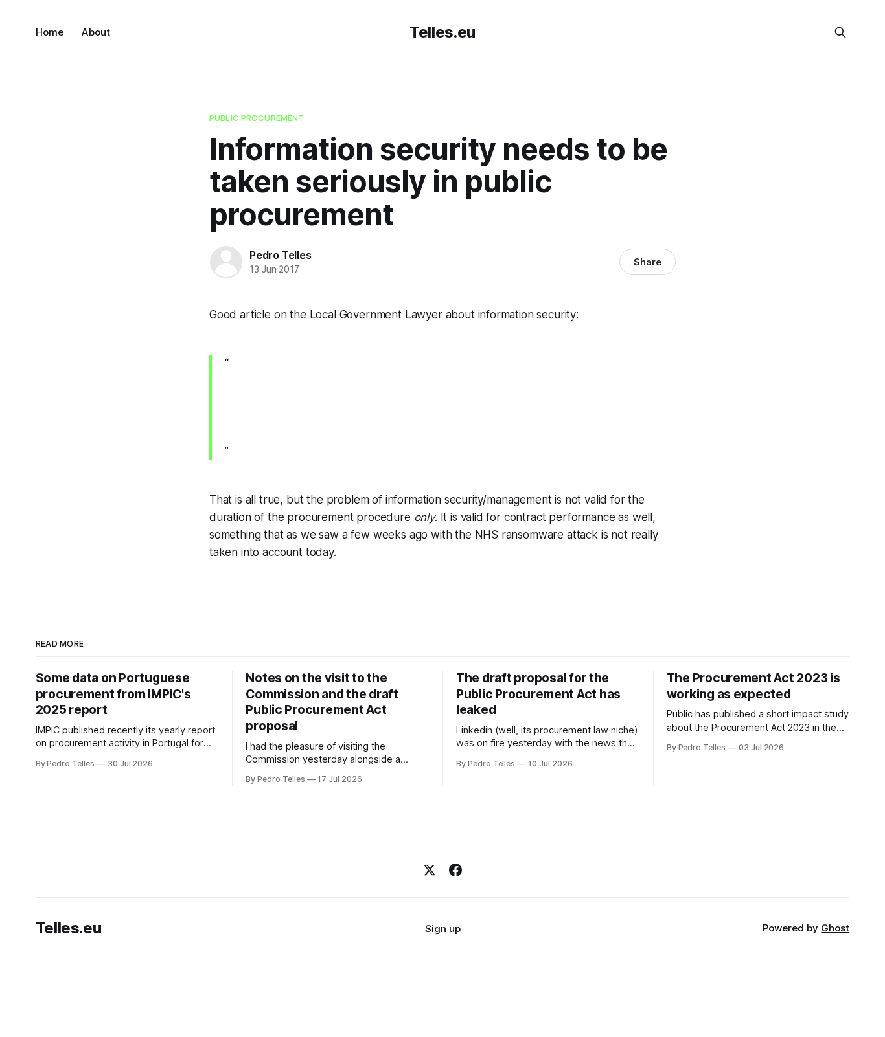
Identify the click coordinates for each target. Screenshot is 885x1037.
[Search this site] (840, 32)
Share (647, 262)
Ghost (835, 928)
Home (49, 32)
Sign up (443, 928)
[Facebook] (455, 870)
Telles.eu (442, 32)
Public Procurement (256, 118)
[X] (429, 870)
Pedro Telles (280, 255)
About (96, 32)
